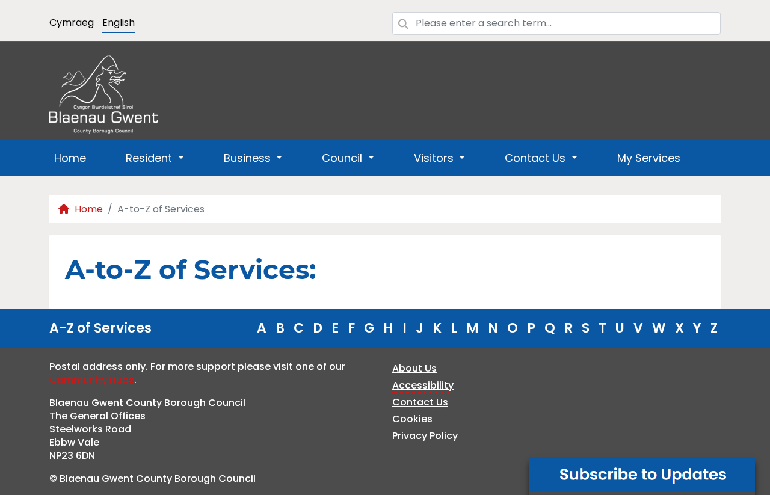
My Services (648, 157)
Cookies (412, 419)
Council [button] (343, 157)
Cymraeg (71, 22)
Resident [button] (150, 157)
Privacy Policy (425, 436)
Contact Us (420, 402)
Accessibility (423, 385)
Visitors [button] (435, 157)
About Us (414, 368)
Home (70, 157)
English (118, 22)
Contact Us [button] (536, 157)
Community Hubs (91, 380)
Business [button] (249, 157)
